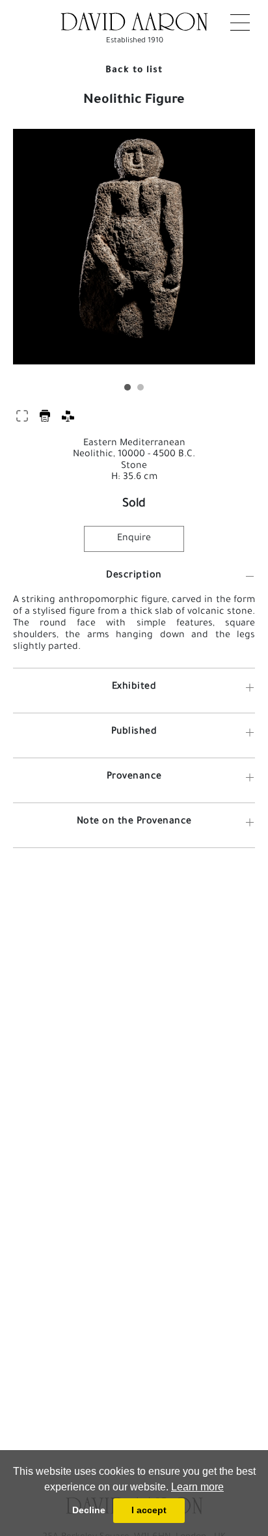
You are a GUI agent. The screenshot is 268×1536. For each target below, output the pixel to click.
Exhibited (134, 687)
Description (134, 576)
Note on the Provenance (134, 822)
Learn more (197, 1486)
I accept (149, 1510)
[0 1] (134, 255)
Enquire (134, 539)
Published (134, 732)
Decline (88, 1510)
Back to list (134, 71)
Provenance (134, 777)
